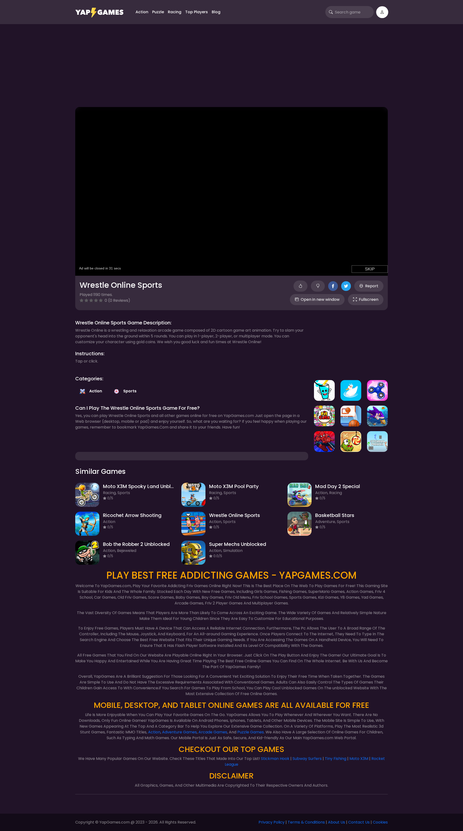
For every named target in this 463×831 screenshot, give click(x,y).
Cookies (380, 822)
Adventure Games (179, 732)
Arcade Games (212, 732)
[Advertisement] (231, 67)
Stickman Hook (275, 758)
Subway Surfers (307, 758)
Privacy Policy (272, 822)
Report (371, 286)
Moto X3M (358, 758)
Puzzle (158, 12)
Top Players (196, 12)
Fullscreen (368, 299)
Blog (216, 12)
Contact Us (359, 822)
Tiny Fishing (335, 758)
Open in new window (320, 299)
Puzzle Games (250, 732)
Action (142, 12)
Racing (174, 12)
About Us (336, 822)
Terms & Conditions (306, 822)
